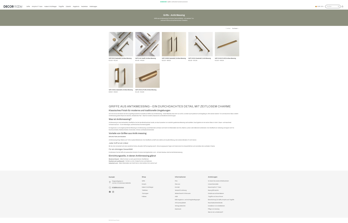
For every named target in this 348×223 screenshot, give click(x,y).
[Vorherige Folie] (111, 44)
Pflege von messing (213, 209)
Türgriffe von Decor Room (215, 196)
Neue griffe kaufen (213, 190)
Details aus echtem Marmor (216, 193)
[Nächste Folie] (130, 44)
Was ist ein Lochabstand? (215, 212)
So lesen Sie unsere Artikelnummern (218, 181)
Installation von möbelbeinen (216, 206)
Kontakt (177, 187)
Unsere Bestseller (213, 184)
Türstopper (145, 193)
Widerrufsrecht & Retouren (183, 193)
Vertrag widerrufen (180, 206)
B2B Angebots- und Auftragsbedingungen (187, 199)
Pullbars (144, 196)
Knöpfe (144, 184)
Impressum (178, 209)
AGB (176, 196)
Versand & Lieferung (181, 190)
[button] (235, 29)
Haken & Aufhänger (147, 187)
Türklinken (145, 190)
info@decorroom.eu (118, 187)
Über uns (177, 184)
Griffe (143, 181)
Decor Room (116, 220)
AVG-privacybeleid (180, 202)
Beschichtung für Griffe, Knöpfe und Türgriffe (221, 199)
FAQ (176, 181)
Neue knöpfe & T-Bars (214, 187)
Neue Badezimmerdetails (215, 202)
